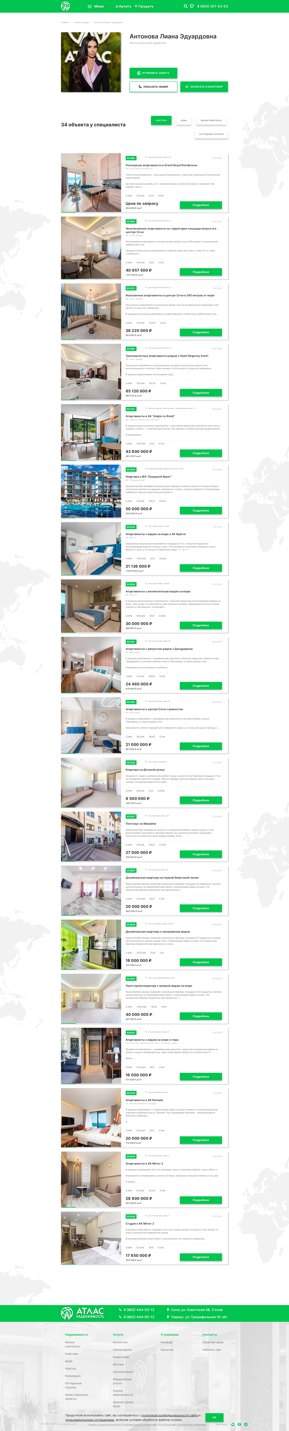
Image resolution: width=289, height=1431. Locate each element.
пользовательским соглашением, (90, 1420)
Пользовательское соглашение (139, 1424)
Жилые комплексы (211, 120)
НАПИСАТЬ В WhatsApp (206, 86)
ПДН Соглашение (166, 1424)
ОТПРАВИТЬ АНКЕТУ (155, 72)
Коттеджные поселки (211, 134)
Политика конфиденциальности (104, 1424)
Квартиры (161, 120)
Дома (184, 120)
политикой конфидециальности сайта (170, 1415)
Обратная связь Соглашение (191, 1424)
